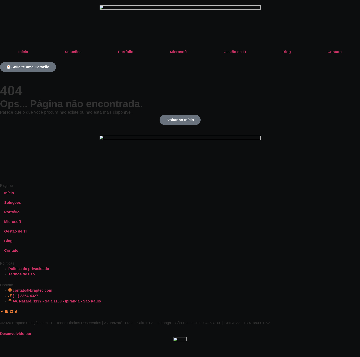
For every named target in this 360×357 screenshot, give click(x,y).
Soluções (73, 52)
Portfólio (125, 52)
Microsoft (178, 52)
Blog (286, 52)
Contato (335, 52)
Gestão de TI (235, 52)
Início (23, 52)
